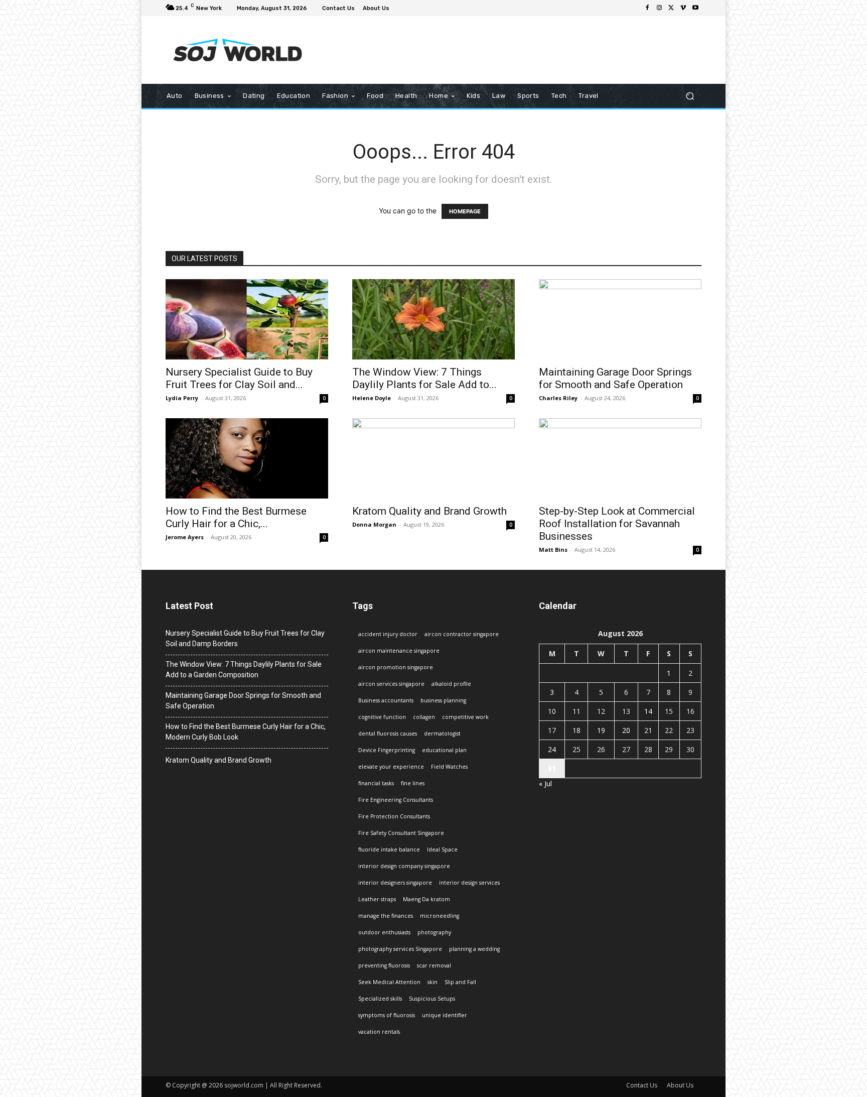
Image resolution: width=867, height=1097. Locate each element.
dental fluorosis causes (387, 733)
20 (626, 730)
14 (648, 711)
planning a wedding (474, 948)
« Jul (545, 783)
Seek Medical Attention (389, 982)
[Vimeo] (683, 8)
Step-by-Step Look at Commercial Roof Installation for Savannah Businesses (617, 523)
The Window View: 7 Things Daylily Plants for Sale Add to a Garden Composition (244, 669)
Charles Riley (558, 398)
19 (601, 730)
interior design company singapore (404, 866)
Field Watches (449, 766)
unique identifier (444, 1015)
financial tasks (376, 783)
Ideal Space (442, 849)
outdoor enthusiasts (384, 932)
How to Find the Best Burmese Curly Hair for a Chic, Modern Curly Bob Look (246, 731)
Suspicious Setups (432, 998)
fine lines (412, 783)
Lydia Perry (182, 398)
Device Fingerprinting (386, 750)
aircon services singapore (391, 683)
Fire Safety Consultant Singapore (401, 832)
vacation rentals (379, 1031)
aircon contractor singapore (461, 634)
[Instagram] (659, 8)
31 (552, 768)
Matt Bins (553, 549)
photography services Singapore (400, 948)
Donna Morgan (374, 524)
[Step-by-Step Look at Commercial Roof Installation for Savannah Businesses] (620, 458)
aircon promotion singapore (395, 667)
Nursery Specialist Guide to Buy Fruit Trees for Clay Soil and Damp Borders (245, 638)
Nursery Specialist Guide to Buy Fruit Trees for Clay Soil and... (239, 378)
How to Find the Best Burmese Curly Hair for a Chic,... (236, 517)
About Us (680, 1085)
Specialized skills (380, 998)
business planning (443, 700)
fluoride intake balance (389, 849)
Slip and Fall (460, 982)
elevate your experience (391, 766)
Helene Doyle (371, 398)
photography (434, 932)
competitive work (465, 716)
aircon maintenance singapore (399, 650)
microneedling (439, 915)
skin (432, 982)
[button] (689, 96)
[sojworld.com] (238, 50)
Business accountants (385, 700)
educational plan (444, 750)
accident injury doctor (387, 634)
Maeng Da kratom (426, 899)
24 (552, 749)
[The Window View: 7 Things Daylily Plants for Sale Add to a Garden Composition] (433, 319)
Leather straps (377, 899)
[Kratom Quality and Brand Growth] (433, 458)
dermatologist (442, 733)
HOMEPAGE (465, 211)
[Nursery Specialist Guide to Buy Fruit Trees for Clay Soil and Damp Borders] (247, 319)
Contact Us (641, 1085)
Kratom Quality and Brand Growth (429, 511)
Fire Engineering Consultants (395, 799)
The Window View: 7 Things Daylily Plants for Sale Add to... (424, 378)
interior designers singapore (395, 882)
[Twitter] (671, 8)
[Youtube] (695, 8)
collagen (424, 716)
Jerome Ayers (185, 537)
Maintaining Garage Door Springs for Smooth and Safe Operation (615, 378)
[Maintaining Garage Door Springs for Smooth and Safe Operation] (620, 319)
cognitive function (382, 716)
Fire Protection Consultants (394, 816)
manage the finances (385, 915)
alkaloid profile (451, 683)
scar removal (434, 965)
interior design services (469, 882)
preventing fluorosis (384, 965)
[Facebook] (647, 8)
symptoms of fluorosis (386, 1015)
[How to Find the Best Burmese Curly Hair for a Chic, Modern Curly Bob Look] (247, 458)
